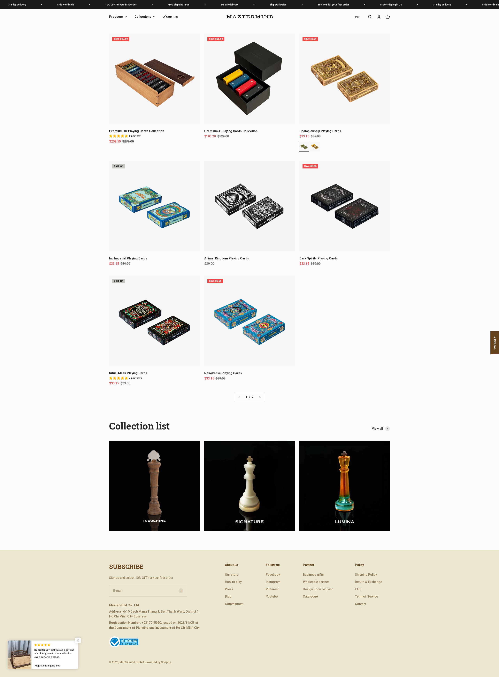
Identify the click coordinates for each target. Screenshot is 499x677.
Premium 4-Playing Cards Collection (230, 131)
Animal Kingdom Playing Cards (226, 258)
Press (229, 589)
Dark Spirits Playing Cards (318, 258)
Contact (360, 604)
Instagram (273, 582)
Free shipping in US (158, 4)
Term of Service (366, 596)
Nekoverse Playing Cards (223, 373)
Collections (142, 17)
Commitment (234, 604)
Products (116, 17)
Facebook (273, 574)
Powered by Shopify (158, 662)
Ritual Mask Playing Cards (128, 373)
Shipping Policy (366, 574)
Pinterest (272, 589)
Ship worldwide (44, 4)
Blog (228, 596)
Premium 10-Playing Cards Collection (136, 131)
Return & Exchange (368, 582)
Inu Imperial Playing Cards (128, 258)
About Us (170, 17)
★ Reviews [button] (494, 343)
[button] (119, 136)
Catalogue (310, 596)
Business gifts (313, 574)
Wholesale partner (316, 582)
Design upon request (318, 589)
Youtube (272, 596)
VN (357, 17)
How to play (233, 582)
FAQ (358, 589)
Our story (231, 574)
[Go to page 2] (260, 397)
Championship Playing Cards (320, 131)
